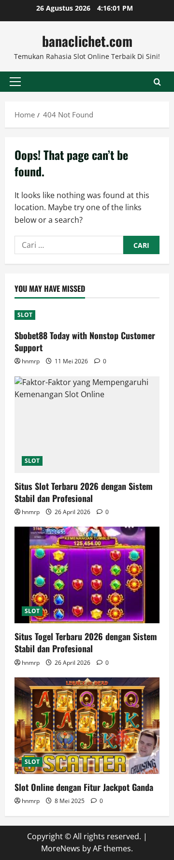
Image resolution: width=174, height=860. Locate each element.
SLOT (24, 315)
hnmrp (31, 361)
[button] (15, 82)
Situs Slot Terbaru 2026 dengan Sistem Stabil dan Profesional (83, 492)
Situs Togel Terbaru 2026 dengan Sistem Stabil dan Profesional (85, 642)
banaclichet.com (87, 41)
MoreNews (60, 848)
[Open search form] (157, 81)
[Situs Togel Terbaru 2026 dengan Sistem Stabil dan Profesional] (87, 575)
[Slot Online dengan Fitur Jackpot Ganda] (87, 725)
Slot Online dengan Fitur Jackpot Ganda (83, 787)
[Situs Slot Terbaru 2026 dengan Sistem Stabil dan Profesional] (87, 424)
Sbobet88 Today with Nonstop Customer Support (84, 341)
